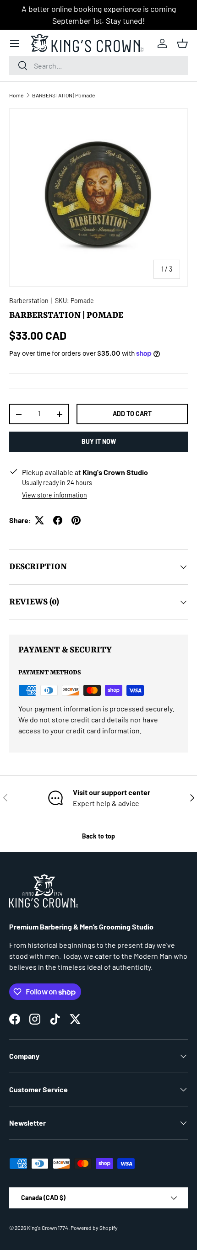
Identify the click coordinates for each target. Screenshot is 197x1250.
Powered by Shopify (94, 1227)
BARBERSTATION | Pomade (63, 95)
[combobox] (98, 65)
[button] (182, 43)
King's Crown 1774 (47, 1227)
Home (16, 95)
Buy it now (99, 441)
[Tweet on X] (39, 520)
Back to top (98, 836)
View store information (54, 495)
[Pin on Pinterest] (76, 520)
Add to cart (132, 413)
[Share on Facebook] (58, 520)
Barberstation (29, 300)
